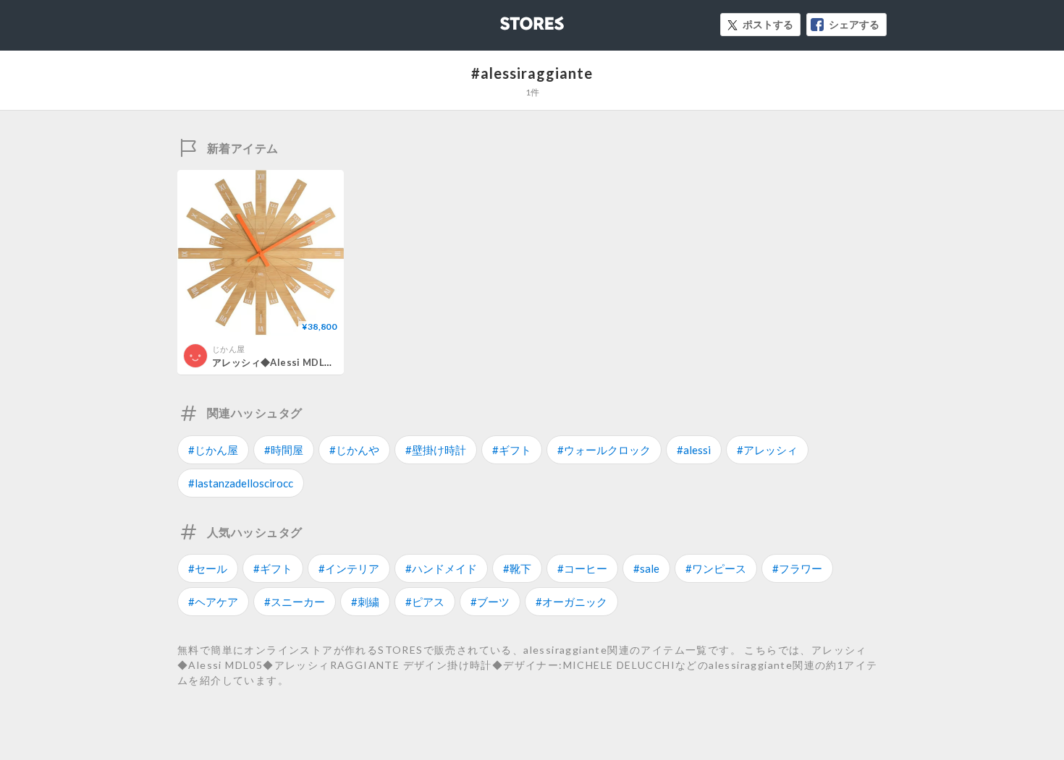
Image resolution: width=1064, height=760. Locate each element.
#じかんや (354, 449)
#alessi (694, 449)
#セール (207, 568)
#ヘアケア (213, 601)
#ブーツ (490, 601)
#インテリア (348, 568)
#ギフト (511, 449)
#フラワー (797, 568)
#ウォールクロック (604, 449)
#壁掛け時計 (435, 449)
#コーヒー (582, 568)
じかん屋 (228, 349)
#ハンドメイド (441, 568)
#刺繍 (365, 601)
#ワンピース (715, 568)
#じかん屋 (213, 449)
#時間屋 (283, 449)
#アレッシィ (767, 449)
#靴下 (517, 568)
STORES (508, 19)
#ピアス (424, 601)
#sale (646, 568)
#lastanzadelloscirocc (240, 483)
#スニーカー (294, 601)
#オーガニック (571, 601)
